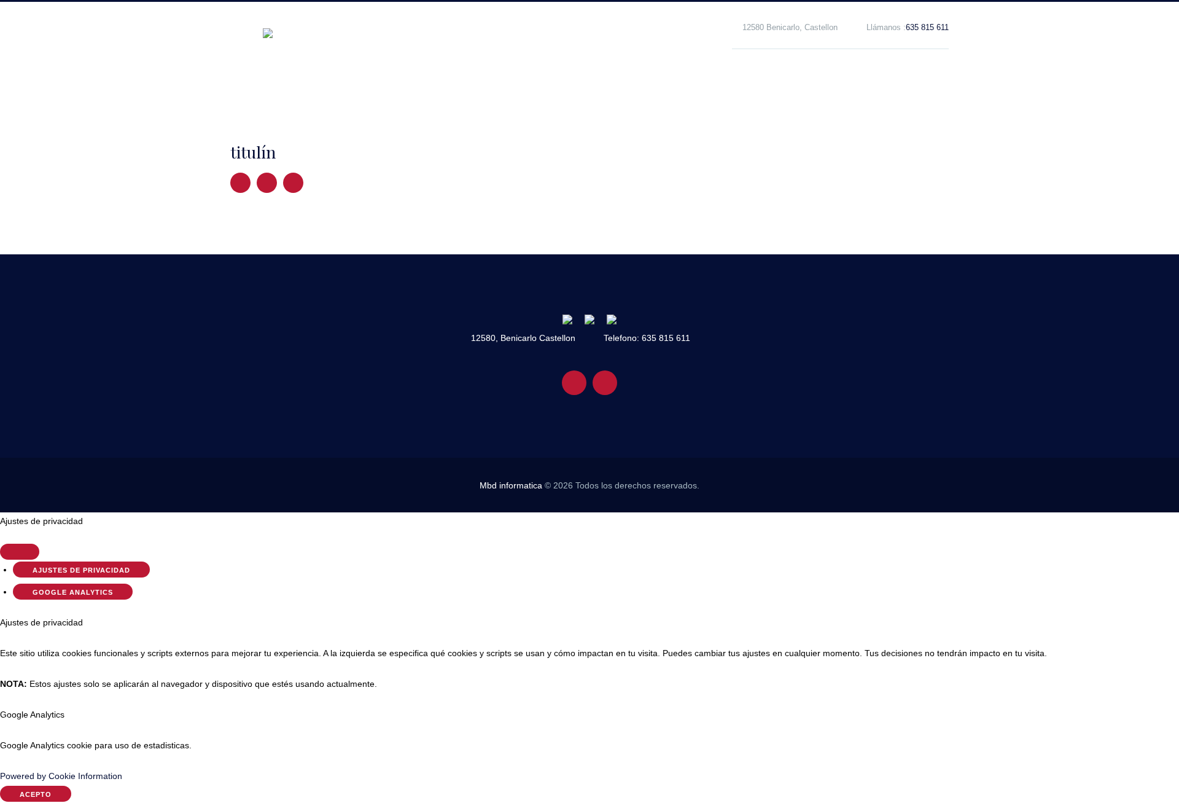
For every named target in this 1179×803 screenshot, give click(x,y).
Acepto (36, 794)
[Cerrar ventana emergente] (19, 552)
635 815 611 (927, 27)
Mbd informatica (511, 485)
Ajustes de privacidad (81, 570)
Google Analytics (73, 592)
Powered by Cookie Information (61, 776)
